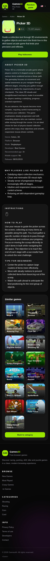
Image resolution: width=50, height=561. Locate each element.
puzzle (38, 460)
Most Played (7, 480)
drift (25, 460)
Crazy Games (8, 485)
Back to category (25, 435)
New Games (7, 476)
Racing (5, 506)
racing (12, 460)
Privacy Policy (8, 527)
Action (13, 137)
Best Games (20, 148)
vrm (5, 556)
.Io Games (6, 489)
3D (18, 137)
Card (4, 514)
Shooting (6, 502)
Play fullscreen (25, 54)
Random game (31, 6)
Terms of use (7, 531)
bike (29, 460)
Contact (5, 540)
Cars (4, 510)
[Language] (43, 6)
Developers (7, 536)
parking (19, 460)
